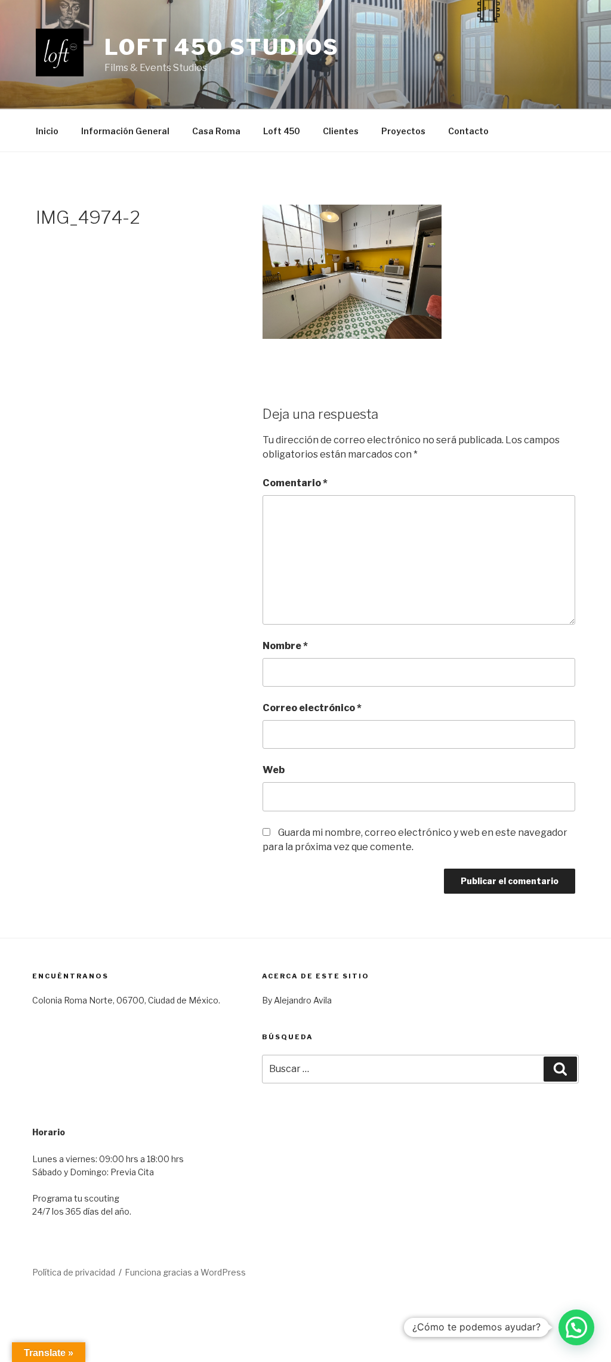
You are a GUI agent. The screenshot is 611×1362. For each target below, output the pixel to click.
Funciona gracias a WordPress (185, 1272)
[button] (576, 1327)
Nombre (285, 645)
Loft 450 (281, 131)
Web (274, 770)
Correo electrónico (312, 708)
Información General (125, 131)
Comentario (295, 483)
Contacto (468, 131)
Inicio (47, 131)
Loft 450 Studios (222, 47)
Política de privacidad (73, 1272)
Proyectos (403, 131)
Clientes (341, 131)
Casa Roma (216, 131)
